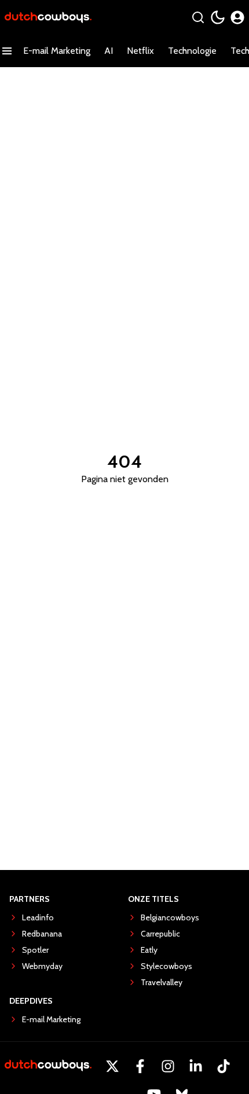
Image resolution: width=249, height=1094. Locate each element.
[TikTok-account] (223, 1066)
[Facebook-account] (140, 1066)
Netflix (140, 50)
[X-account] (112, 1066)
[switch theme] (218, 17)
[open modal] (237, 17)
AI (108, 50)
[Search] (198, 17)
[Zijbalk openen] (7, 51)
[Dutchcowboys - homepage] (48, 18)
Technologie (192, 50)
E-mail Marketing (56, 50)
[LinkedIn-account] (196, 1066)
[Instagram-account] (168, 1066)
